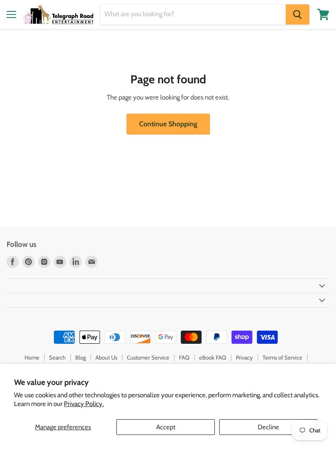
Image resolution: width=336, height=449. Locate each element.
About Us (106, 357)
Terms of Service (282, 357)
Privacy (244, 357)
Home (31, 357)
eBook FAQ (212, 357)
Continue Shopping (168, 124)
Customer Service (148, 357)
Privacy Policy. (84, 404)
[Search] (297, 14)
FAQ (184, 357)
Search (57, 357)
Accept (165, 427)
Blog (80, 357)
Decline (268, 427)
